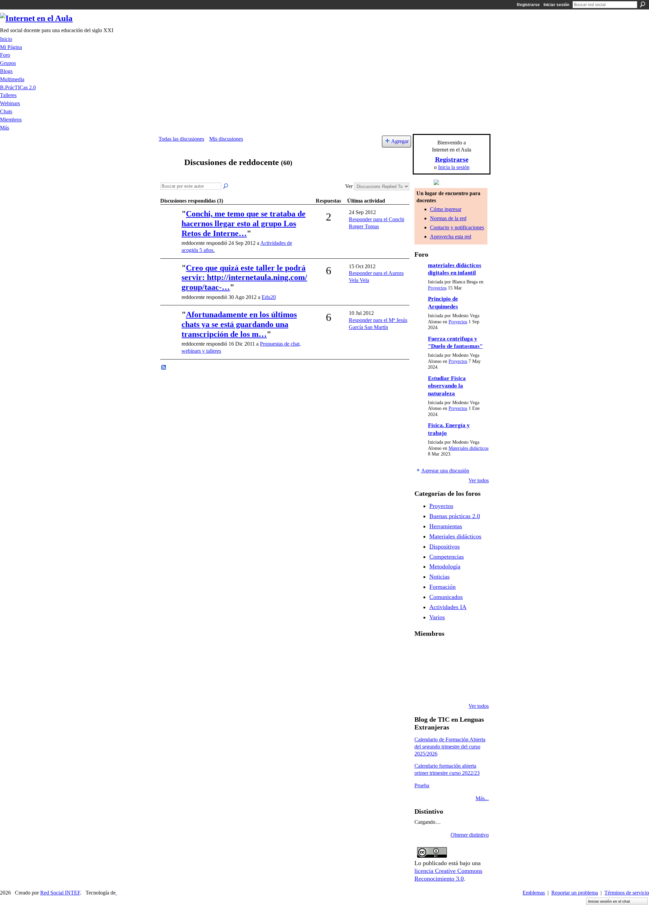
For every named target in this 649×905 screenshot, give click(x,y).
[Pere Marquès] (422, 688)
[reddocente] (169, 175)
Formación (442, 586)
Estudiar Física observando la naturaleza (447, 386)
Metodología (444, 566)
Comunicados (446, 597)
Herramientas (445, 526)
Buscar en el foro (226, 186)
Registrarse (528, 4)
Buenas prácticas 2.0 (454, 516)
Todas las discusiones (181, 139)
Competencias (446, 556)
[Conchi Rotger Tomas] (170, 223)
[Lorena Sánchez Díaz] (422, 670)
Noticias (439, 576)
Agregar (400, 141)
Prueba (421, 785)
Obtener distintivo (470, 835)
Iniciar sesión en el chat (609, 901)
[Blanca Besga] (457, 670)
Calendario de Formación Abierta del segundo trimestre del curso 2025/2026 (449, 747)
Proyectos (437, 288)
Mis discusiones (226, 139)
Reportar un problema (574, 893)
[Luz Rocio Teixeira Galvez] (474, 670)
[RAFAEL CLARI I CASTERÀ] (440, 651)
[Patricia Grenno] (457, 688)
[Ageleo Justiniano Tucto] (422, 651)
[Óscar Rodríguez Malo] (457, 651)
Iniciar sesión (556, 4)
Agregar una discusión (445, 470)
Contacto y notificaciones (457, 227)
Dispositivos (444, 546)
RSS (164, 368)
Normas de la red (448, 218)
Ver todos (478, 480)
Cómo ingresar (445, 209)
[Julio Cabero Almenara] (440, 688)
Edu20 (269, 297)
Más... (482, 798)
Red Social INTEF (60, 893)
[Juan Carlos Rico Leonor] (440, 670)
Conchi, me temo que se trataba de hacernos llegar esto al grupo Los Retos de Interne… (244, 223)
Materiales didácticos (468, 448)
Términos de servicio (626, 893)
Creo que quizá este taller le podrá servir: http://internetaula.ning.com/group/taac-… (244, 277)
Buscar (642, 4)
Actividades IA (447, 607)
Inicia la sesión (454, 167)
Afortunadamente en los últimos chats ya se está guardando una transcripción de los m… (239, 324)
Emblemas (534, 893)
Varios (437, 617)
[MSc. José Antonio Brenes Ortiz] (170, 277)
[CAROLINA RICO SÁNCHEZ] (474, 688)
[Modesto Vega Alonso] (474, 651)
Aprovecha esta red (450, 236)
